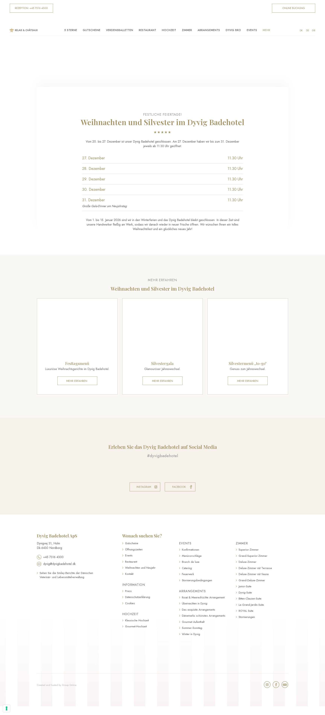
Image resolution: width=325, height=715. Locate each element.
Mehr (266, 30)
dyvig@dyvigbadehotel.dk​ (59, 564)
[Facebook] (276, 684)
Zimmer (187, 30)
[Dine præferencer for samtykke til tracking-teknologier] (6, 708)
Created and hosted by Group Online (56, 685)
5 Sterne (70, 30)
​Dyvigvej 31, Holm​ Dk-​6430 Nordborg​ (49, 545)
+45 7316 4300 (53, 557)
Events (252, 30)
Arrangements (209, 30)
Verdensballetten (119, 30)
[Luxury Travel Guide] (66, 596)
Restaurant (147, 30)
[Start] (162, 12)
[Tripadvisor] (285, 684)
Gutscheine (91, 30)
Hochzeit (169, 30)
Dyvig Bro (233, 30)
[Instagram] (267, 684)
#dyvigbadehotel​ (162, 456)
